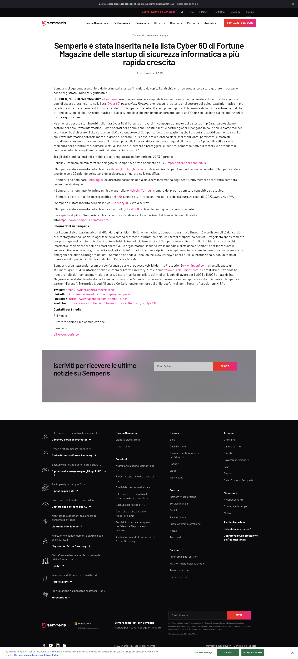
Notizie (228, 513)
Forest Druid (59, 597)
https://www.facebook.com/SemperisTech (98, 299)
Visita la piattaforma (128, 439)
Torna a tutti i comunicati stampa (150, 35)
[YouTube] (51, 644)
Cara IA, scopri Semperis (238, 480)
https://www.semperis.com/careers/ (84, 220)
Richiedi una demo (235, 522)
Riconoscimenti (233, 499)
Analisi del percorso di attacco (134, 487)
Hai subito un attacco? (237, 529)
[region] (149, 653)
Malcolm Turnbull (141, 190)
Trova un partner (180, 570)
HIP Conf (203, 12)
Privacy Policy (221, 377)
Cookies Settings (203, 652)
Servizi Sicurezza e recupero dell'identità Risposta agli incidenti (133, 526)
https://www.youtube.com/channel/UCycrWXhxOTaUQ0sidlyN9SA (112, 303)
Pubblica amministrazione (185, 524)
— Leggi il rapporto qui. (149, 4)
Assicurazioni (178, 517)
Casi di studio (178, 446)
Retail (173, 530)
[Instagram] (64, 644)
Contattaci (219, 12)
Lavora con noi (232, 446)
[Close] (292, 652)
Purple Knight (60, 581)
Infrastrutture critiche (183, 497)
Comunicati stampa (235, 506)
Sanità (173, 510)
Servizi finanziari (180, 503)
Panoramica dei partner (184, 556)
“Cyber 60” (113, 103)
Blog (191, 12)
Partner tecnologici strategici (187, 563)
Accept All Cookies (252, 652)
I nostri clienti (124, 446)
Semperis (111, 99)
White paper (177, 477)
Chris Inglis (95, 180)
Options (228, 652)
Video (173, 470)
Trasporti (175, 537)
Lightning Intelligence (65, 526)
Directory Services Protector (69, 439)
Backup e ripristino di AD (130, 504)
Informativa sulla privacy (218, 646)
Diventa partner (179, 577)
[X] (44, 644)
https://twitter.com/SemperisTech (90, 290)
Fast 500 (133, 209)
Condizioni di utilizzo (245, 646)
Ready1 (56, 566)
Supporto (236, 12)
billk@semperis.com (67, 334)
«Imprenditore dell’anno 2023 (185, 163)
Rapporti (175, 464)
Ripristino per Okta (63, 491)
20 (120, 196)
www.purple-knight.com (181, 270)
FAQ (226, 466)
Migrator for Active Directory (69, 546)
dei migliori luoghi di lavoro (129, 169)
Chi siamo (230, 439)
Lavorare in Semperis (237, 460)
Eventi (228, 453)
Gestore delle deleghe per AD (69, 506)
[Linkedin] (58, 644)
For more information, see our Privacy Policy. (36, 655)
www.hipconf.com (194, 265)
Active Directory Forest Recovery (72, 455)
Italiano (250, 12)
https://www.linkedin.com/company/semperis (98, 294)
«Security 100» (121, 203)
